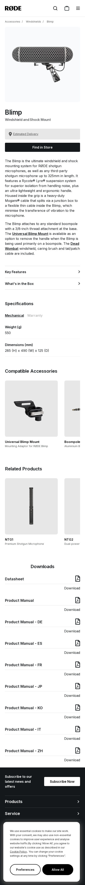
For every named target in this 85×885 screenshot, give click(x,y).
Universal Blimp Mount (30, 234)
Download (72, 588)
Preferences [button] (25, 869)
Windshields (33, 21)
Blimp (50, 21)
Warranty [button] (34, 315)
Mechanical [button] (14, 315)
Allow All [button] (58, 869)
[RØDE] (13, 8)
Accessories (12, 21)
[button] (78, 8)
